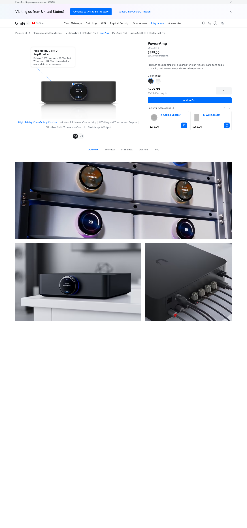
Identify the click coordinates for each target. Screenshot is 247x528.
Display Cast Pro (157, 33)
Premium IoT (21, 33)
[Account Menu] (215, 23)
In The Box (127, 149)
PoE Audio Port (119, 33)
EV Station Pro (89, 33)
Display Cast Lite (138, 33)
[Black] (151, 81)
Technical (109, 149)
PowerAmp (104, 33)
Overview (93, 149)
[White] (158, 81)
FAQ (157, 149)
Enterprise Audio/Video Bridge (46, 33)
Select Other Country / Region (134, 11)
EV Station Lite (72, 33)
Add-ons (143, 149)
